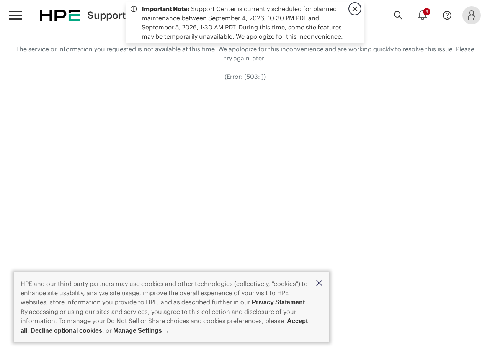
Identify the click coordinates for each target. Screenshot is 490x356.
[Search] (398, 15)
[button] (319, 283)
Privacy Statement (278, 302)
